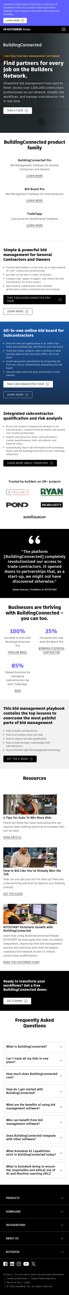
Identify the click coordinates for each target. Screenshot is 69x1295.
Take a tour (15, 110)
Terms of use (14, 1282)
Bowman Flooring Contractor (51, 650)
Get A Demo (14, 1001)
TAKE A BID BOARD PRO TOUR (25, 384)
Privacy (7, 1274)
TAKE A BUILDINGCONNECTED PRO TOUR (28, 299)
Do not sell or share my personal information (39, 1274)
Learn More (13, 20)
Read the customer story (21, 962)
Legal (27, 1282)
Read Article (12, 837)
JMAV (17, 691)
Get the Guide (13, 894)
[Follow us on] (5, 1264)
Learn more (34, 176)
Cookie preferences (17, 1278)
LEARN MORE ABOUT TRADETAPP (27, 463)
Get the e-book (17, 759)
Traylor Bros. (17, 652)
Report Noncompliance (43, 1278)
